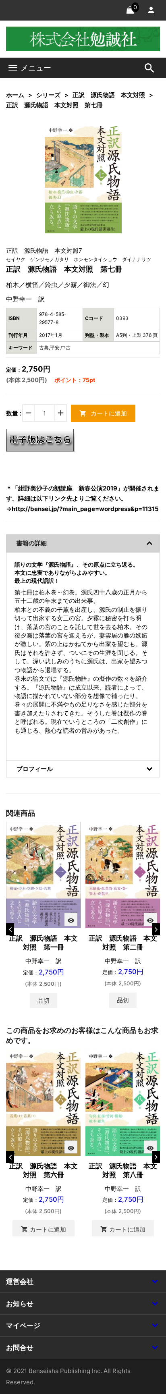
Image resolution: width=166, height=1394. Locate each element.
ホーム (15, 95)
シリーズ (48, 95)
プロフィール (35, 769)
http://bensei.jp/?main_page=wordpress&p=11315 (85, 509)
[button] (103, 141)
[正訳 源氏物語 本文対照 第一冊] (43, 874)
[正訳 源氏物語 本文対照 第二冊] (122, 874)
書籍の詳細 (32, 543)
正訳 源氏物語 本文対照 (109, 95)
